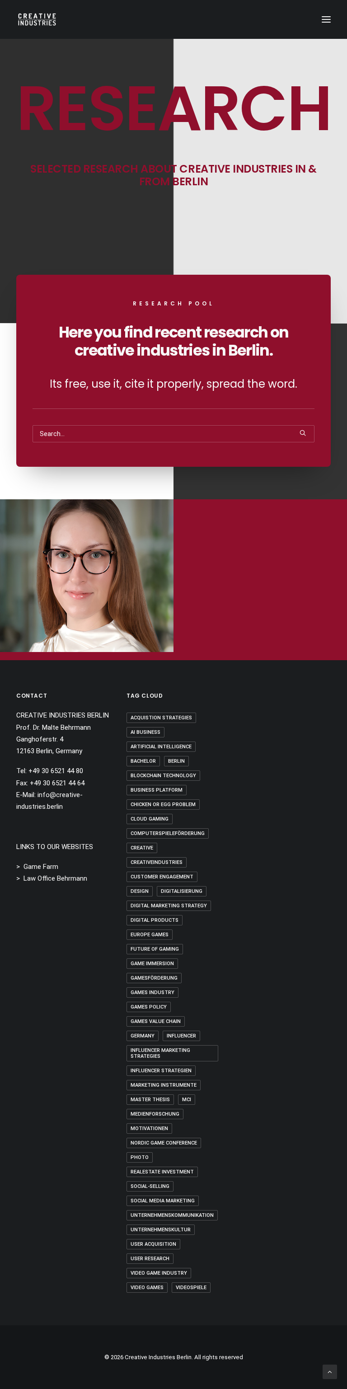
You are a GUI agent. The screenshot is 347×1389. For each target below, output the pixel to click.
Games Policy (149, 1007)
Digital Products (154, 920)
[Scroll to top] (330, 1371)
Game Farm (40, 867)
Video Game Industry (159, 1273)
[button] (326, 19)
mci (186, 1100)
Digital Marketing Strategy (169, 906)
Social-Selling (150, 1186)
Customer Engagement (162, 877)
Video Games (147, 1287)
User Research (150, 1259)
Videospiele (191, 1287)
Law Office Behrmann (55, 878)
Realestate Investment (162, 1172)
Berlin (176, 761)
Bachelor (143, 761)
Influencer (181, 1036)
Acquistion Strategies (161, 718)
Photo (140, 1157)
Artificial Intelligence (161, 747)
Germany (143, 1036)
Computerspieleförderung (168, 833)
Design (140, 891)
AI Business (145, 732)
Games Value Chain (156, 1021)
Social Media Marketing (163, 1201)
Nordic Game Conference (164, 1143)
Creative (142, 848)
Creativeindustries (157, 862)
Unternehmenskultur (161, 1230)
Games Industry (152, 992)
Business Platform (157, 790)
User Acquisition (153, 1244)
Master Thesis (150, 1100)
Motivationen (149, 1128)
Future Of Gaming (155, 949)
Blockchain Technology (163, 776)
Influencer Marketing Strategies (160, 1053)
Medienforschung (155, 1114)
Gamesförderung (154, 978)
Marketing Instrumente (164, 1085)
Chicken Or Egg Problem (163, 804)
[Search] (173, 433)
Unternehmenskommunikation (172, 1215)
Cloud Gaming (150, 819)
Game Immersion (152, 964)
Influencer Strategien (161, 1071)
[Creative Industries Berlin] (37, 19)
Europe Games (150, 935)
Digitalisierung (181, 891)
